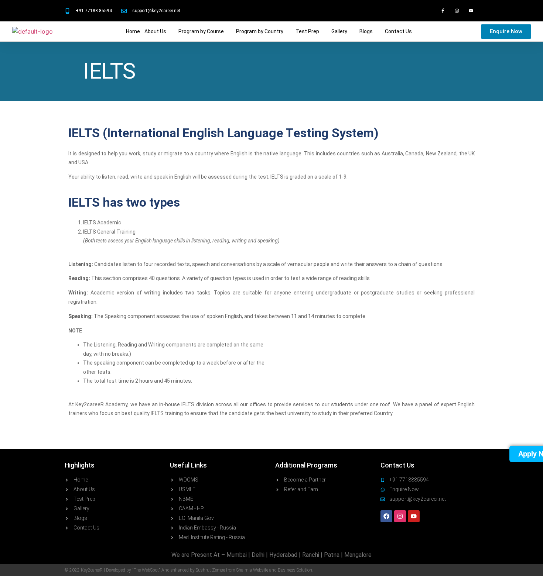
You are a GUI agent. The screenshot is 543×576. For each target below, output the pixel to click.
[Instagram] (457, 11)
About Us (155, 31)
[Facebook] (386, 516)
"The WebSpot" (146, 570)
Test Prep (307, 31)
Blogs (366, 31)
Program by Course (201, 31)
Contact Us (398, 31)
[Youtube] (471, 11)
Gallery (339, 31)
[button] (159, 31)
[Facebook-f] (443, 11)
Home (133, 31)
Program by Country (259, 31)
